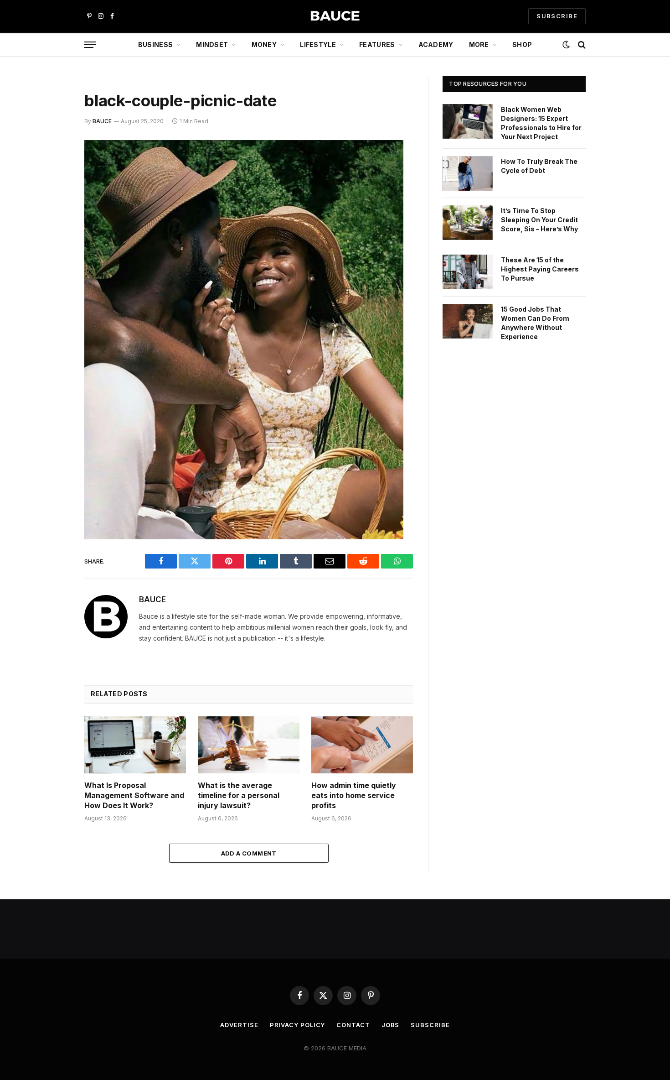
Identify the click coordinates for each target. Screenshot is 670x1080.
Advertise (239, 1024)
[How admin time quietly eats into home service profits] (362, 744)
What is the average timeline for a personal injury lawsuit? (238, 795)
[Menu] (90, 45)
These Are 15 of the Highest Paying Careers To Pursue (540, 269)
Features (377, 44)
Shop (522, 44)
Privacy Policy (297, 1024)
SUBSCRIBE (556, 16)
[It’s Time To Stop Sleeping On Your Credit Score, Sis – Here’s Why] (468, 222)
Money (264, 44)
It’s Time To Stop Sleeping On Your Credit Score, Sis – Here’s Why (539, 220)
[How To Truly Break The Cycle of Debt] (468, 173)
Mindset (212, 44)
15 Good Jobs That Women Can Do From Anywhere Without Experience (535, 322)
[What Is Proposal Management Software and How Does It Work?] (135, 744)
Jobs (390, 1024)
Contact (353, 1024)
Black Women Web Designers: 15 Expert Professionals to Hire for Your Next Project (541, 123)
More (479, 44)
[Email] (52, 264)
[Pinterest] (52, 240)
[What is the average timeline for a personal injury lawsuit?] (248, 744)
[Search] (581, 45)
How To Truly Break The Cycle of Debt (539, 165)
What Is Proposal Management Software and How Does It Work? (134, 795)
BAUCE (102, 121)
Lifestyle (318, 44)
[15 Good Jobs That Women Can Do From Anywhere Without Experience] (468, 321)
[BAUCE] (335, 16)
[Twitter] (52, 194)
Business (155, 44)
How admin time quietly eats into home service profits (353, 795)
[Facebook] (52, 171)
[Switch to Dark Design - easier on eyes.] (566, 45)
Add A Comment (249, 853)
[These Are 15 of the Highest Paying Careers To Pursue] (468, 272)
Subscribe (430, 1024)
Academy (436, 44)
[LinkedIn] (52, 217)
